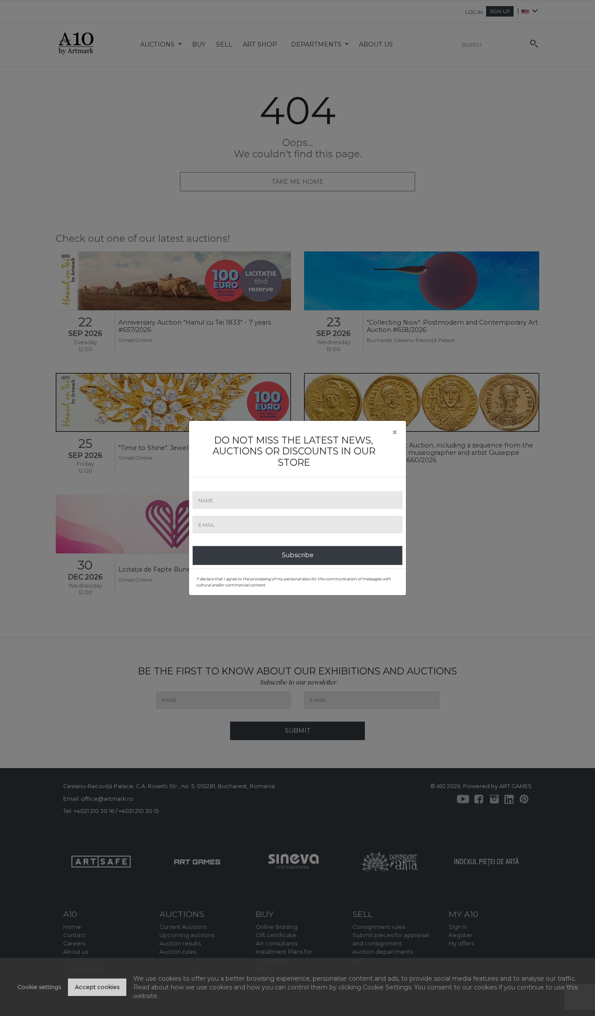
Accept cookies (97, 987)
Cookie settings (39, 987)
